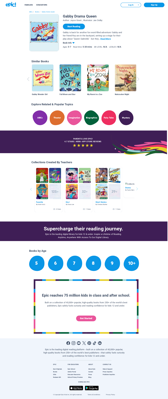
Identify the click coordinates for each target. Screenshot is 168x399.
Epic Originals (57, 369)
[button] (49, 189)
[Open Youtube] (79, 343)
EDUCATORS (41, 5)
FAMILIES (29, 5)
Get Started (86, 318)
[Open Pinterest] (89, 343)
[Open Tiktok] (94, 343)
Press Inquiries (107, 372)
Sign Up (154, 5)
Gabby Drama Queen (48, 12)
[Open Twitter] (84, 343)
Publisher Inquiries (109, 374)
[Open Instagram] (73, 343)
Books (37, 12)
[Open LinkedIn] (100, 343)
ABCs (31, 12)
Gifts (54, 374)
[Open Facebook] (68, 343)
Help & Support (107, 369)
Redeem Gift (57, 377)
